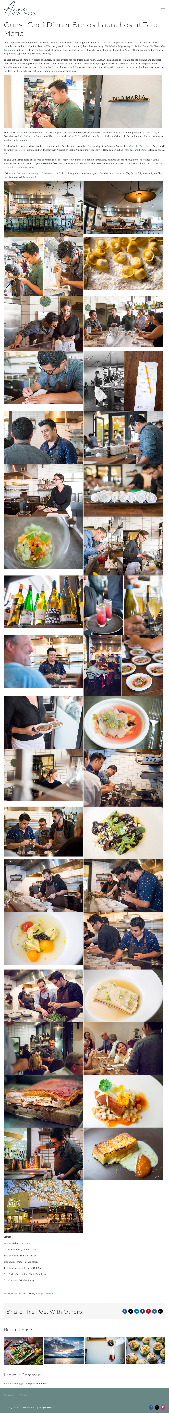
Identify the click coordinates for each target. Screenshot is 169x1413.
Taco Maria (9, 49)
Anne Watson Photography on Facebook (31, 173)
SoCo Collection (26, 136)
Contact (23, 1395)
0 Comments (47, 1293)
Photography (9, 1395)
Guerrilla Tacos (137, 146)
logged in (22, 1383)
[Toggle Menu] (163, 10)
